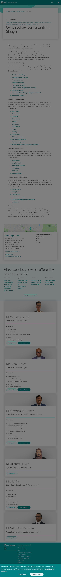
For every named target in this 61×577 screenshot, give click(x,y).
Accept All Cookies (37, 574)
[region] (30, 570)
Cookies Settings (22, 574)
